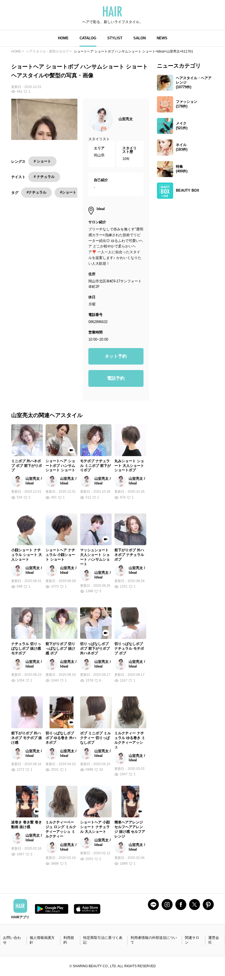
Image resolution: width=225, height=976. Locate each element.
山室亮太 (126, 119)
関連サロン (192, 940)
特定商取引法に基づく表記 (102, 940)
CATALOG (88, 38)
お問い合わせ (12, 940)
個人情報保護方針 (42, 940)
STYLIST (114, 38)
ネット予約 (116, 356)
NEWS (162, 38)
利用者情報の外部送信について (154, 940)
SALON (139, 38)
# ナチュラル (44, 177)
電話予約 (116, 378)
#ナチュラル (36, 192)
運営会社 (213, 940)
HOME (63, 38)
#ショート (68, 192)
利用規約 (68, 940)
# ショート (42, 161)
